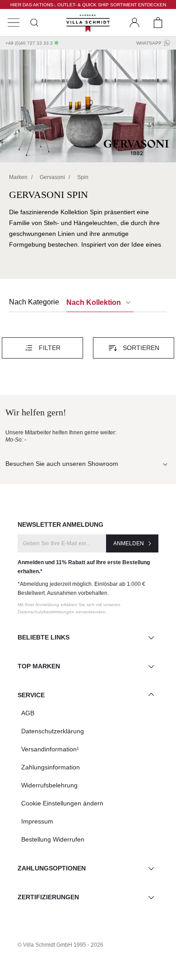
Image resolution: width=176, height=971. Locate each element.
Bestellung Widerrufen (52, 839)
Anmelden (128, 543)
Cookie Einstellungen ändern (62, 803)
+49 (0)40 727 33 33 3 (29, 43)
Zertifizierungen (48, 897)
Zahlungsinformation (50, 767)
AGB (27, 713)
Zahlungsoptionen (52, 868)
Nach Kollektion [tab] (94, 302)
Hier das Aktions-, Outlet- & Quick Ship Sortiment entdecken (88, 4)
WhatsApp (149, 43)
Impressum (37, 821)
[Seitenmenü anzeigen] (13, 22)
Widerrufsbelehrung (49, 785)
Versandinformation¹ (50, 749)
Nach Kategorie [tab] (34, 302)
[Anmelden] (134, 22)
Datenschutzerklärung (52, 731)
